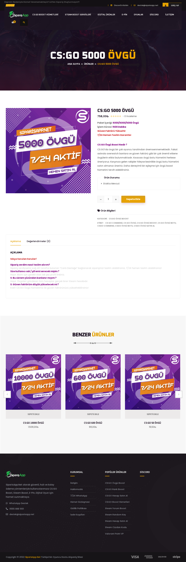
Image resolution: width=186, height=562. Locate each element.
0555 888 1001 (16, 508)
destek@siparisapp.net (147, 5)
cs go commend (114, 223)
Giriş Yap (175, 5)
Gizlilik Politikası (78, 508)
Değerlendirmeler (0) (38, 241)
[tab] (15, 242)
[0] (13, 22)
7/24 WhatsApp (78, 495)
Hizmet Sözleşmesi (80, 501)
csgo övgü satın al (144, 225)
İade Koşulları (77, 514)
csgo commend (105, 225)
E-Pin (124, 15)
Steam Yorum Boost (115, 508)
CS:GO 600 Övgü (93, 423)
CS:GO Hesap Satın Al (116, 495)
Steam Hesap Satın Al (116, 521)
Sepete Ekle (133, 199)
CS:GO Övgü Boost (119, 218)
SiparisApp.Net (33, 557)
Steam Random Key (115, 514)
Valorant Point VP (114, 533)
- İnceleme (130, 116)
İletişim (169, 15)
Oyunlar (138, 15)
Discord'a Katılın (121, 5)
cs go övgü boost (147, 223)
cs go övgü (130, 223)
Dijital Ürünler (106, 15)
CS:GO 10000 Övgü (33, 423)
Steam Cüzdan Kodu (116, 527)
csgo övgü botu (124, 225)
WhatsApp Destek (18, 503)
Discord (154, 15)
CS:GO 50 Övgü (152, 423)
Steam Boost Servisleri (78, 15)
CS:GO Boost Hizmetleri (45, 15)
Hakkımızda (76, 489)
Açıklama (15, 241)
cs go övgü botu (167, 223)
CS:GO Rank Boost (114, 489)
